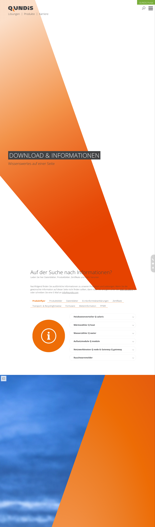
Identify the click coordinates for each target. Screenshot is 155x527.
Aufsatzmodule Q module (87, 341)
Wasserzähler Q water (85, 333)
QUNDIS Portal (146, 2)
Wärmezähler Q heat (84, 325)
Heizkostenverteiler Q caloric (89, 316)
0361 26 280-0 (126, 289)
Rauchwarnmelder (83, 357)
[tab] (38, 301)
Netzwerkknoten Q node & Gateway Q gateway (98, 349)
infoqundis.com (70, 292)
